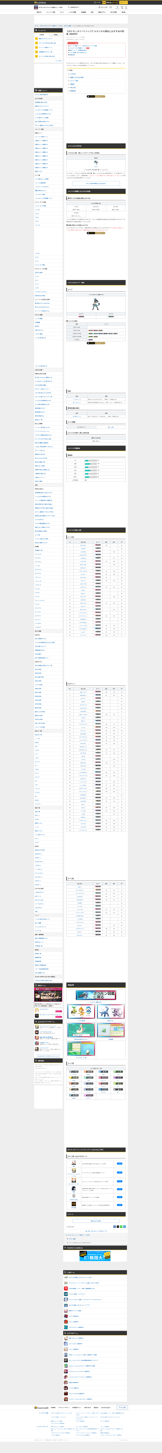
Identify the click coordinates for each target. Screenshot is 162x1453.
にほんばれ (83, 711)
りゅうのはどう (83, 629)
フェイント (83, 580)
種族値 (72, 84)
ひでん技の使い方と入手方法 (43, 393)
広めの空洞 (38, 669)
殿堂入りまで (38, 171)
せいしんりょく (77, 402)
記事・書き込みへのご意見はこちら (97, 1231)
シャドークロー (83, 782)
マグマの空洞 (38, 685)
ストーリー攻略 (50, 12)
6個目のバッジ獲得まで (41, 160)
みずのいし (38, 858)
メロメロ (83, 759)
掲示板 (123, 12)
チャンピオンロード (40, 927)
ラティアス (38, 608)
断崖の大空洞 (38, 715)
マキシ (37, 221)
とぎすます (83, 600)
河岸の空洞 (38, 704)
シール (37, 827)
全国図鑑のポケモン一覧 (45, 52)
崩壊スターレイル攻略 (56, 1421)
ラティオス (38, 562)
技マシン (37, 815)
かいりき (83, 823)
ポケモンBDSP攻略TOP (41, 94)
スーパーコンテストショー (42, 431)
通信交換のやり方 (40, 408)
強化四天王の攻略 (40, 295)
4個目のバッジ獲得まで (41, 152)
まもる (83, 718)
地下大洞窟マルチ (40, 973)
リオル (96, 166)
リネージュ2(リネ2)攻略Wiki (83, 1435)
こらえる (83, 769)
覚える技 (73, 87)
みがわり (83, 817)
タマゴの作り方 (39, 519)
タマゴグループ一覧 (81, 1058)
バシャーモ (38, 581)
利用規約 (53, 1407)
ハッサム (37, 565)
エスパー (37, 777)
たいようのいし (39, 873)
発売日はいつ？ (39, 942)
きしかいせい (83, 564)
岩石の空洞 (38, 681)
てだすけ (83, 548)
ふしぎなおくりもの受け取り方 (43, 381)
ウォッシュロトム (40, 600)
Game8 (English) (105, 1407)
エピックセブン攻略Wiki (82, 1426)
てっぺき (79, 906)
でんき (37, 750)
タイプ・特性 (74, 81)
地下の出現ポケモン (82, 52)
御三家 (37, 326)
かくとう (37, 761)
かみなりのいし (39, 861)
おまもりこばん (39, 900)
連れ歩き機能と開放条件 (41, 443)
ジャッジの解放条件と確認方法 (43, 500)
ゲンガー (37, 592)
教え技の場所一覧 (40, 462)
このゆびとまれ (80, 916)
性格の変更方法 (39, 416)
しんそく (83, 632)
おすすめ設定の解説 (40, 385)
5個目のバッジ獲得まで (41, 156)
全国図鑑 (83, 12)
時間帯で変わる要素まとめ (42, 470)
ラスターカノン (83, 820)
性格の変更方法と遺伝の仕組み (43, 504)
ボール (37, 838)
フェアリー (38, 804)
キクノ (37, 280)
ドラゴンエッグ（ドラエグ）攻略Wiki (60, 1433)
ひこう (37, 773)
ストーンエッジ (83, 791)
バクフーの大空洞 (40, 727)
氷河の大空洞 (38, 719)
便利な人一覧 (38, 420)
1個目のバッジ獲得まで (41, 140)
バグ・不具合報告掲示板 (41, 969)
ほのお (37, 742)
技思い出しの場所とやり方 (42, 527)
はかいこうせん (83, 714)
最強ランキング (73, 50)
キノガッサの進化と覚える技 (47, 56)
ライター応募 (122, 1407)
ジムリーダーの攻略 (40, 206)
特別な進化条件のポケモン (81, 1039)
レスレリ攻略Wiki (104, 1426)
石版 (36, 911)
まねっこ (83, 593)
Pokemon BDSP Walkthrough (43, 980)
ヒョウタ (37, 210)
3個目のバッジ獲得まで (41, 148)
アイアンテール (83, 724)
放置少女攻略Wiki (104, 1433)
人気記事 (41, 35)
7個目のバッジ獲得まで (41, 164)
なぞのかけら (38, 907)
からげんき (83, 753)
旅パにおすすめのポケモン (42, 307)
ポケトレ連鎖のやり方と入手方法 (44, 125)
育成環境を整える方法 (41, 102)
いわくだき (83, 561)
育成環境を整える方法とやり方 (43, 492)
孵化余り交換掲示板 (40, 965)
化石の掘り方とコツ (40, 646)
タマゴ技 (37, 535)
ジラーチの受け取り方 (41, 366)
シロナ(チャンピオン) (41, 292)
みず (36, 746)
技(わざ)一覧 (38, 735)
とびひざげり (79, 900)
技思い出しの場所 (40, 466)
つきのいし (38, 865)
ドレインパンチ (83, 775)
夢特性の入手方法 (40, 454)
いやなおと (83, 558)
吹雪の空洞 (38, 696)
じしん (83, 727)
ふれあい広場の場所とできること (44, 446)
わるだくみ (83, 568)
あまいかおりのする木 (41, 458)
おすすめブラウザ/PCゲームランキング (49, 1056)
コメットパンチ (83, 625)
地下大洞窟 (114, 12)
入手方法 (73, 74)
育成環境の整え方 (82, 50)
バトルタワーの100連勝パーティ (77, 48)
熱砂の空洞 (38, 708)
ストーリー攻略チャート (75, 46)
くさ (36, 754)
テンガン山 (38, 930)
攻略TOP (39, 12)
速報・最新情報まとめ (41, 938)
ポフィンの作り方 (40, 450)
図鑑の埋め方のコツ (40, 190)
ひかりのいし (38, 877)
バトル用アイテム (40, 835)
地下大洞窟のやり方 (40, 638)
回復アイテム (38, 823)
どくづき (83, 811)
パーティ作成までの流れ (41, 539)
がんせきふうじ (83, 750)
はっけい (83, 574)
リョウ (37, 276)
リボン (37, 842)
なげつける (83, 766)
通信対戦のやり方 (40, 412)
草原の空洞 (38, 673)
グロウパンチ (83, 603)
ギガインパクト (83, 788)
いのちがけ (83, 552)
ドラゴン (37, 792)
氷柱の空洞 (38, 700)
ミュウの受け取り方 (40, 338)
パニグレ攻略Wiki (55, 1435)
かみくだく (79, 935)
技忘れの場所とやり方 (41, 542)
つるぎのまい (83, 619)
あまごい (83, 721)
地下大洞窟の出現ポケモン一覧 (43, 665)
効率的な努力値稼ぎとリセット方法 (45, 516)
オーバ (37, 284)
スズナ (37, 257)
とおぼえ (79, 903)
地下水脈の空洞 (39, 677)
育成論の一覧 (38, 550)
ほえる (83, 701)
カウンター (83, 596)
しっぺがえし (83, 785)
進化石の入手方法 (40, 850)
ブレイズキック (80, 890)
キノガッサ (38, 554)
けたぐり (79, 925)
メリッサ (37, 225)
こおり (37, 758)
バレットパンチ (80, 893)
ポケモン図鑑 (72, 1239)
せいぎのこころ (77, 416)
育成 (92, 12)
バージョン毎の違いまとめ (42, 427)
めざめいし (38, 884)
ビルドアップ (83, 705)
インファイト (83, 635)
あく (36, 796)
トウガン (37, 253)
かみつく (79, 932)
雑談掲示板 (38, 957)
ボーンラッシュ (83, 616)
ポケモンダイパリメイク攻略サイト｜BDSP (78, 1235)
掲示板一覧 (38, 953)
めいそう (83, 606)
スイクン (37, 596)
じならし (83, 807)
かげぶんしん (83, 746)
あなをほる (83, 734)
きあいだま (83, 762)
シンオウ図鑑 (72, 12)
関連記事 (73, 91)
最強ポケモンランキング (45, 38)
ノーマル (37, 738)
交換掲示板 (72, 55)
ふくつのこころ (77, 399)
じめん (37, 769)
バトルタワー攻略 (40, 194)
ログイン (124, 2)
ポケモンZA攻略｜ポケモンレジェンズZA (61, 1413)
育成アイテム (38, 831)
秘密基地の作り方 (40, 650)
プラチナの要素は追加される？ (43, 435)
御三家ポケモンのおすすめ (42, 303)
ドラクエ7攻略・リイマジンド (58, 1417)
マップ (62, 12)
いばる (83, 814)
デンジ (37, 261)
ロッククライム (83, 830)
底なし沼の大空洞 (40, 723)
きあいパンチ (83, 692)
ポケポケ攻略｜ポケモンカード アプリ (110, 1417)
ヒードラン (38, 612)
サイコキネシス (83, 737)
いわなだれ (83, 801)
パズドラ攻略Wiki (80, 1421)
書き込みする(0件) (96, 1221)
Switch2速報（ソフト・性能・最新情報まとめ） (112, 1413)
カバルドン (38, 616)
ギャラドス (38, 573)
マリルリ (37, 589)
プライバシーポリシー (64, 1407)
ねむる (83, 756)
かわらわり (83, 743)
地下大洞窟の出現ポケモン (42, 121)
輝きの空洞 (38, 692)
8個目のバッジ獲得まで (41, 167)
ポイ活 (98, 2)
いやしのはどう (83, 622)
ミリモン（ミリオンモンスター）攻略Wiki (111, 1435)
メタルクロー (83, 587)
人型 (112, 427)
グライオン (38, 558)
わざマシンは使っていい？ (42, 389)
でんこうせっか (83, 571)
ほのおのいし (38, 854)
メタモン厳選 (38, 334)
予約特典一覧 (38, 946)
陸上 (109, 427)
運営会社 (96, 1407)
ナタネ (37, 213)
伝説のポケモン (39, 330)
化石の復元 (38, 654)
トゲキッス (38, 585)
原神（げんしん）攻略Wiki (57, 1426)
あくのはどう (83, 798)
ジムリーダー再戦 (40, 265)
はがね (37, 800)
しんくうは (79, 909)
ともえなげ (79, 896)
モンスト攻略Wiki (104, 1421)
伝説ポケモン (110, 1020)
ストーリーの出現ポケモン (42, 311)
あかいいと (38, 896)
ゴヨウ (37, 288)
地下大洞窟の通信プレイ (41, 658)
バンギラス (38, 623)
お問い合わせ (87, 1407)
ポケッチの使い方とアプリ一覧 (43, 396)
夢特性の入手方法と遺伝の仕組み (44, 508)
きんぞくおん (83, 609)
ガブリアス (38, 569)
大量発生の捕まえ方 (40, 473)
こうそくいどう (80, 922)
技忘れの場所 (38, 481)
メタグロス (38, 627)
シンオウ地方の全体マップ (42, 919)
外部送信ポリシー (76, 1407)
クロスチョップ (80, 928)
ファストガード (83, 613)
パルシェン (38, 577)
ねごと (83, 804)
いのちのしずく (83, 555)
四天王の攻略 (38, 272)
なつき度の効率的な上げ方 (42, 404)
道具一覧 (37, 811)
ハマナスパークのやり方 (41, 187)
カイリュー (38, 619)
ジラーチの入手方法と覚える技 (47, 43)
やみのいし (38, 881)
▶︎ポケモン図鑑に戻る (96, 1002)
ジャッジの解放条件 (40, 183)
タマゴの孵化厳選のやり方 (42, 523)
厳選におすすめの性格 (77, 77)
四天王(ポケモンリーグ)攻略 (90, 46)
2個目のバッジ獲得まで (41, 144)
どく (36, 765)
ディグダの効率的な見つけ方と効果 (45, 642)
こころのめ (79, 919)
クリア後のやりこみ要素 (41, 118)
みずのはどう (83, 695)
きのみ (37, 819)
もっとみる (59, 61)
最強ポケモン (102, 12)
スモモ (37, 217)
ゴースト (37, 788)
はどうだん (83, 545)
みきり (83, 590)
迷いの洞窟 (38, 923)
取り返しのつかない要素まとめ (43, 377)
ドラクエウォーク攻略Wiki (57, 1423)
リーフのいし (38, 869)
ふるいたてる (83, 584)
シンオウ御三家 (81, 1020)
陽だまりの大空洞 (40, 712)
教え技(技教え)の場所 (41, 531)
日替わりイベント (40, 477)
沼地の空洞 (38, 688)
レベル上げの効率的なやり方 (43, 114)
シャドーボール (83, 740)
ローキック (83, 730)
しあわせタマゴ (39, 892)
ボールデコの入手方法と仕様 (43, 439)
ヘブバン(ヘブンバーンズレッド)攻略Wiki (86, 1433)
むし (36, 781)
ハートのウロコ (39, 904)
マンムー (37, 604)
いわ (36, 785)
